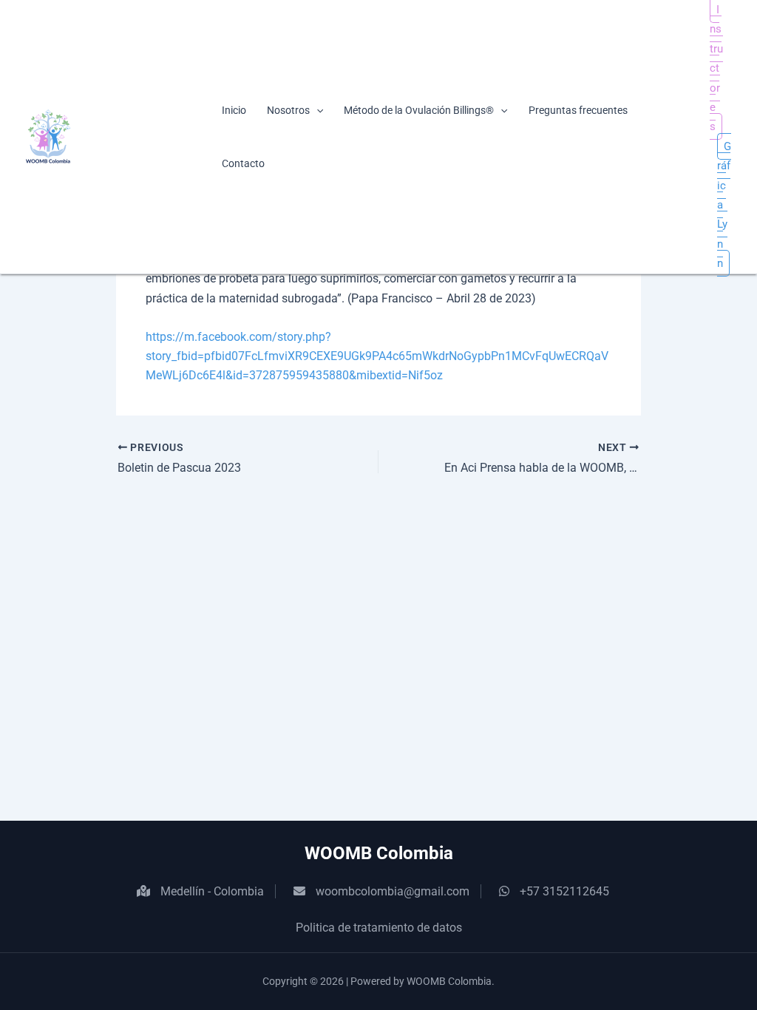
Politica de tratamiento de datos (379, 928)
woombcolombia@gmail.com (392, 891)
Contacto (243, 163)
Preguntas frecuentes (578, 110)
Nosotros (288, 110)
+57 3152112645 (564, 891)
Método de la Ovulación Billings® (419, 110)
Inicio (234, 110)
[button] (316, 110)
